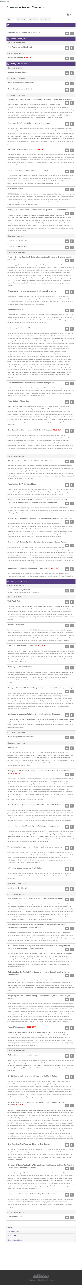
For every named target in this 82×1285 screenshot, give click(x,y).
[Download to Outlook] (67, 33)
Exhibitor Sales (12, 1236)
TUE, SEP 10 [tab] (45, 19)
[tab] (13, 18)
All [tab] (9, 19)
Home (10, 1227)
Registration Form (13, 1231)
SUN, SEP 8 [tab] (21, 19)
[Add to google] (72, 33)
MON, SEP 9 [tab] (33, 19)
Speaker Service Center (15, 1240)
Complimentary (36, 592)
